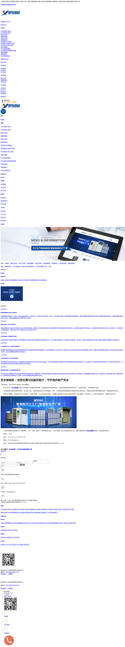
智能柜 (3, 4)
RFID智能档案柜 (6, 49)
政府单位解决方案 (43, 523)
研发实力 (3, 91)
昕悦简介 (3, 88)
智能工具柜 (4, 38)
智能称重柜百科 (15, 280)
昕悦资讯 (3, 78)
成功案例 (3, 65)
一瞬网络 (10, 574)
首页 (2, 266)
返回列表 (3, 451)
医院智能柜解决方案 (21, 523)
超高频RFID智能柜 (6, 41)
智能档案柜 (46, 263)
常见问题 (3, 82)
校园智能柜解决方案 (56, 523)
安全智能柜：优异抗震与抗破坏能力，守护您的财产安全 (30, 266)
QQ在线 (6, 595)
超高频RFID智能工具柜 (8, 43)
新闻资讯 (3, 75)
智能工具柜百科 (5, 280)
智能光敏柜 (4, 47)
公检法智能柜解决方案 (7, 523)
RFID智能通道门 (6, 56)
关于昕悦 (3, 85)
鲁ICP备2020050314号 (12, 572)
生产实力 (3, 90)
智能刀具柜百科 (25, 280)
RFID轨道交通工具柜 (7, 45)
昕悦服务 (3, 93)
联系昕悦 (13, 4)
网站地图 (7, 4)
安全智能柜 (12, 449)
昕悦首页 (3, 24)
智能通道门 (4, 54)
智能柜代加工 (5, 59)
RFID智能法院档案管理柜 (8, 50)
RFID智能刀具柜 (6, 33)
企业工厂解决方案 (32, 523)
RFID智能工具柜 (6, 31)
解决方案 (3, 62)
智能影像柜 (4, 52)
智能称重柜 (4, 36)
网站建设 (3, 574)
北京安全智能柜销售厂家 (24, 449)
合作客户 (3, 70)
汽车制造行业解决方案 (69, 523)
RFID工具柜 (22, 263)
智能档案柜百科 (35, 280)
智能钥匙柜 (4, 40)
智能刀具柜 (4, 34)
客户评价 (3, 72)
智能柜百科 (4, 80)
